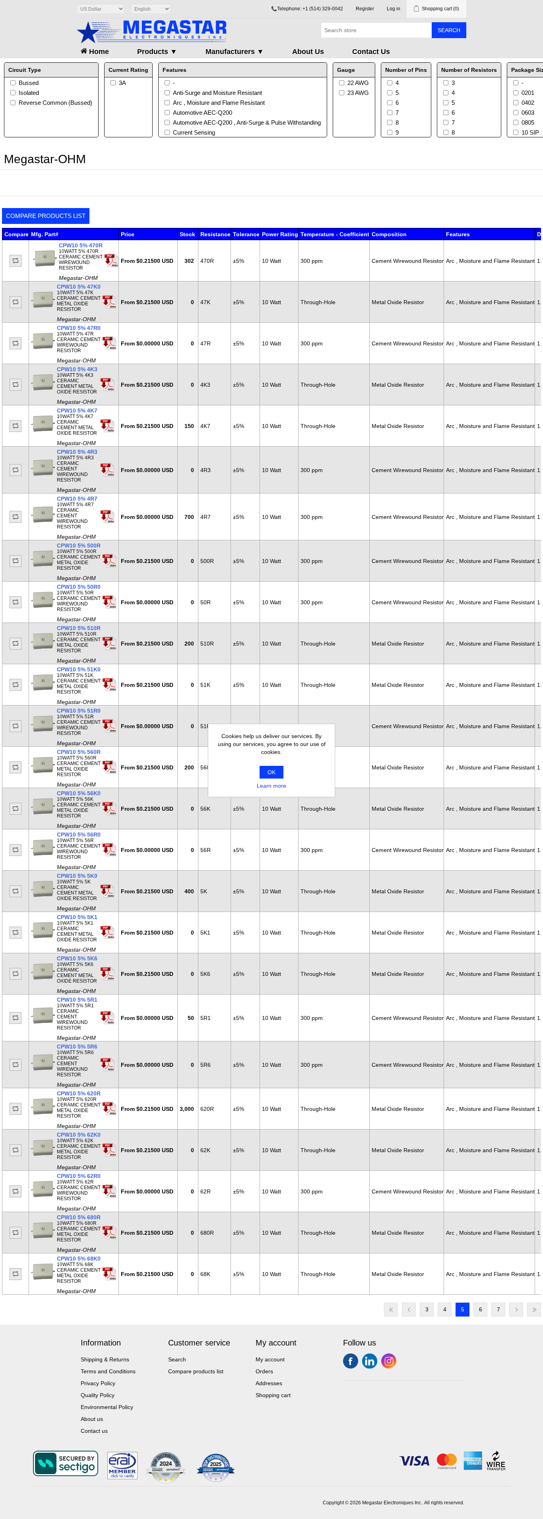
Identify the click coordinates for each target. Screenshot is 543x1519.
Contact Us (371, 52)
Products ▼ (157, 52)
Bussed (29, 82)
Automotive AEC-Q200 (202, 112)
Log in (393, 9)
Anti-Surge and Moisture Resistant (217, 92)
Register (365, 9)
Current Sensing (194, 132)
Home (98, 52)
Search (449, 30)
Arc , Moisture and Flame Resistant (219, 102)
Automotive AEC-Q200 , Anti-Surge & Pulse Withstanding (247, 122)
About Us (308, 52)
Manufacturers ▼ (235, 52)
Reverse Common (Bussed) (55, 102)
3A (122, 82)
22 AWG (358, 82)
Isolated (29, 92)
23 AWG (358, 92)
